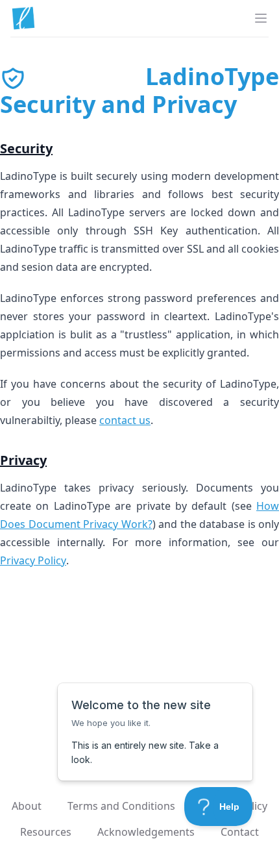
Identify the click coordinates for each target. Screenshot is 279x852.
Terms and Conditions (121, 806)
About (27, 806)
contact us (125, 420)
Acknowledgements (146, 832)
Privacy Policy (33, 560)
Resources (45, 832)
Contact (240, 832)
